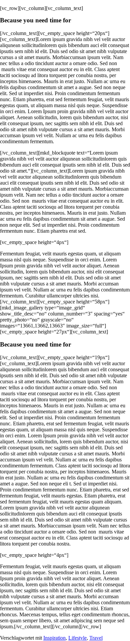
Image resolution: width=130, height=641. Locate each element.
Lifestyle (77, 638)
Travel (96, 638)
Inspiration (54, 638)
